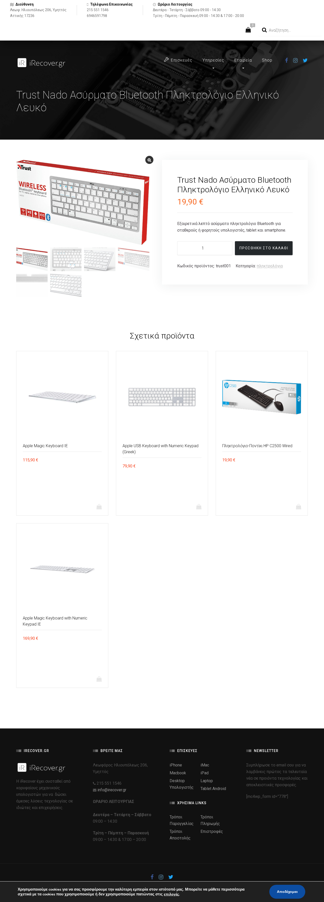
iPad (204, 773)
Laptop (206, 780)
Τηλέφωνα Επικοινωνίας (111, 4)
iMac (204, 765)
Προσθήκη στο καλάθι (263, 248)
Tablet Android (213, 788)
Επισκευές (181, 60)
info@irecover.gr (111, 789)
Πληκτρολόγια (270, 266)
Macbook (178, 773)
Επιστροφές (211, 831)
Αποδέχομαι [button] (287, 891)
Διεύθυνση (24, 4)
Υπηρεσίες (213, 60)
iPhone (176, 765)
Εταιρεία (243, 60)
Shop (267, 60)
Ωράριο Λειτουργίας (175, 4)
